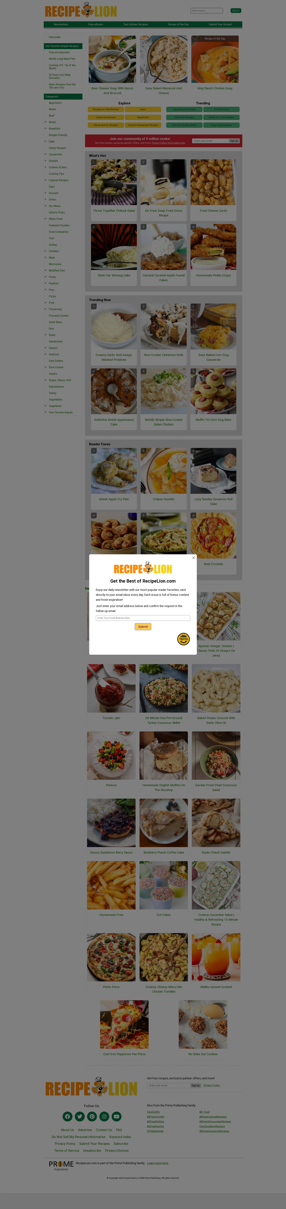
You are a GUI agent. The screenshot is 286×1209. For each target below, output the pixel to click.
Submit (143, 627)
